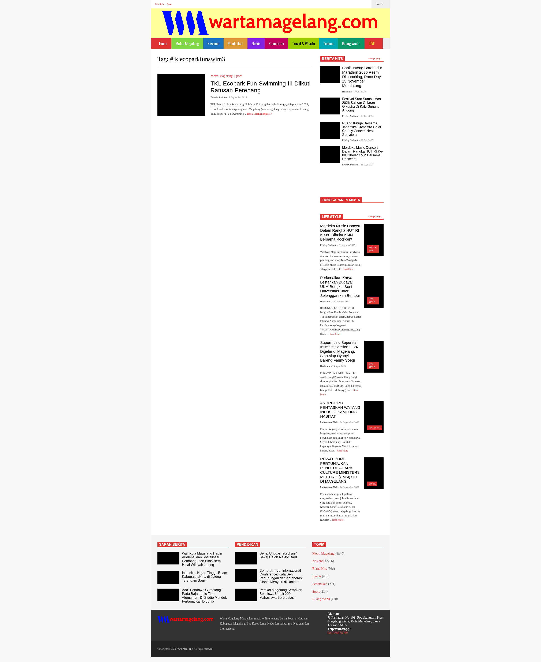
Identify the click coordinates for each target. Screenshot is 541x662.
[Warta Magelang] (270, 29)
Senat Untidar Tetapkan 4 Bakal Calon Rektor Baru (279, 555)
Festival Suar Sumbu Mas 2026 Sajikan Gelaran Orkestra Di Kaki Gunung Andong (361, 104)
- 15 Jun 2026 (366, 116)
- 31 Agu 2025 (366, 164)
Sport (169, 4)
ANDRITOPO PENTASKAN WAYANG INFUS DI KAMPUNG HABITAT (340, 409)
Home (162, 43)
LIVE (372, 43)
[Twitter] (366, 4)
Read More (349, 269)
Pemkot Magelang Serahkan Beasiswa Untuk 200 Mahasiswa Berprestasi (281, 593)
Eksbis (256, 43)
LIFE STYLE (331, 217)
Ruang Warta (351, 43)
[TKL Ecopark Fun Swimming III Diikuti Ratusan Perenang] (181, 95)
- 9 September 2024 (237, 97)
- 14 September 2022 (349, 487)
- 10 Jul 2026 (359, 91)
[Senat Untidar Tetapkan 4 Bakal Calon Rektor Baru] (246, 558)
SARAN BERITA (172, 544)
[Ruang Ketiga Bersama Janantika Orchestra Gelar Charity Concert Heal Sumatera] (330, 130)
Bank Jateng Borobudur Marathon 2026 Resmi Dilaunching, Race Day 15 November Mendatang (362, 77)
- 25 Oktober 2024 (340, 301)
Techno (328, 43)
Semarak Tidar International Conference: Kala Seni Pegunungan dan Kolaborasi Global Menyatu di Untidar (281, 576)
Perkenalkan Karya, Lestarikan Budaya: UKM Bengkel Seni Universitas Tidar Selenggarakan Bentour (340, 287)
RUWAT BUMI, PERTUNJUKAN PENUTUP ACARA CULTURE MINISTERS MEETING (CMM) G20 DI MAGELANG (340, 470)
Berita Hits (319, 568)
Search (380, 4)
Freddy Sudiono (218, 97)
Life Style (159, 4)
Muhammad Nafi (328, 422)
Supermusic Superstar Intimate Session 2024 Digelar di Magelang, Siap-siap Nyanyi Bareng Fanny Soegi (339, 351)
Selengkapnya (375, 58)
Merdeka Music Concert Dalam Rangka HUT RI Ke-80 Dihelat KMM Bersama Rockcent (362, 153)
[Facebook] (352, 4)
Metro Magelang (187, 43)
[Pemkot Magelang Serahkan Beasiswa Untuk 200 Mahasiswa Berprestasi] (246, 595)
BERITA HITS (332, 59)
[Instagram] (359, 4)
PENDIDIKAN (247, 544)
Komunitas (276, 43)
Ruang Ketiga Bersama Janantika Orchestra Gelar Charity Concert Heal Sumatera (361, 128)
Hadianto (347, 91)
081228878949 (338, 632)
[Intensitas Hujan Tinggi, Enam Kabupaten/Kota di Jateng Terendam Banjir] (168, 577)
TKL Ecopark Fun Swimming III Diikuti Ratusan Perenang (260, 87)
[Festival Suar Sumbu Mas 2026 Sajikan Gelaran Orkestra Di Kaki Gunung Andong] (330, 106)
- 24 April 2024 (338, 366)
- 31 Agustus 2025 (346, 245)
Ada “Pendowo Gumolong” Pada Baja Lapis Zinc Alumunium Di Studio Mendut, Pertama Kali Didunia (204, 595)
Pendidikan (235, 43)
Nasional (213, 43)
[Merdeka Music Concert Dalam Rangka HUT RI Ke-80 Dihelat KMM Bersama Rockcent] (330, 154)
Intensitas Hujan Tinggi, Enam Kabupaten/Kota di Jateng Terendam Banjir (204, 576)
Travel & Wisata (303, 43)
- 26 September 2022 (349, 422)
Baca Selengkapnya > (259, 113)
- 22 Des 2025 (366, 140)
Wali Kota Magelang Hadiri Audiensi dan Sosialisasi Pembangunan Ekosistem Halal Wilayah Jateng (202, 559)
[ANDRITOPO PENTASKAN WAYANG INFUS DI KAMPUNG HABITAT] (374, 417)
